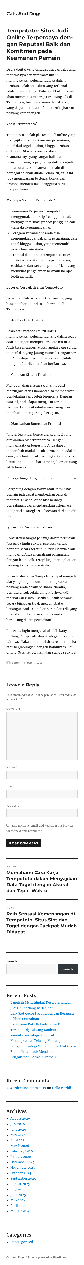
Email (12, 786)
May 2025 (18, 1200)
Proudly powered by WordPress (47, 1257)
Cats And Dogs (23, 13)
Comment (15, 708)
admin (16, 662)
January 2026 (20, 1157)
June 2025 (18, 1195)
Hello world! (61, 1088)
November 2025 (22, 1167)
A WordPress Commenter (26, 1088)
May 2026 (18, 1135)
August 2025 (20, 1184)
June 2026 (18, 1129)
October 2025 (20, 1173)
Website (13, 805)
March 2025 (19, 1211)
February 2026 (21, 1151)
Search (11, 961)
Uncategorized (21, 1242)
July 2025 (17, 1189)
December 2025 (22, 1162)
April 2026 (18, 1140)
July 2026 (17, 1124)
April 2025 (18, 1206)
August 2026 (20, 1118)
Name (12, 767)
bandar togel (27, 91)
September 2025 (23, 1178)
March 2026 (19, 1146)
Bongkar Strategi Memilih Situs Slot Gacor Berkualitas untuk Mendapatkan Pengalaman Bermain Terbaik (43, 1051)
